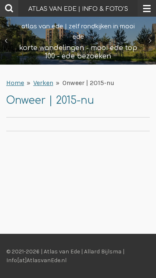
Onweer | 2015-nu (88, 83)
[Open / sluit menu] (147, 8)
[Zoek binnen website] (9, 8)
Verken (43, 83)
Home (15, 83)
